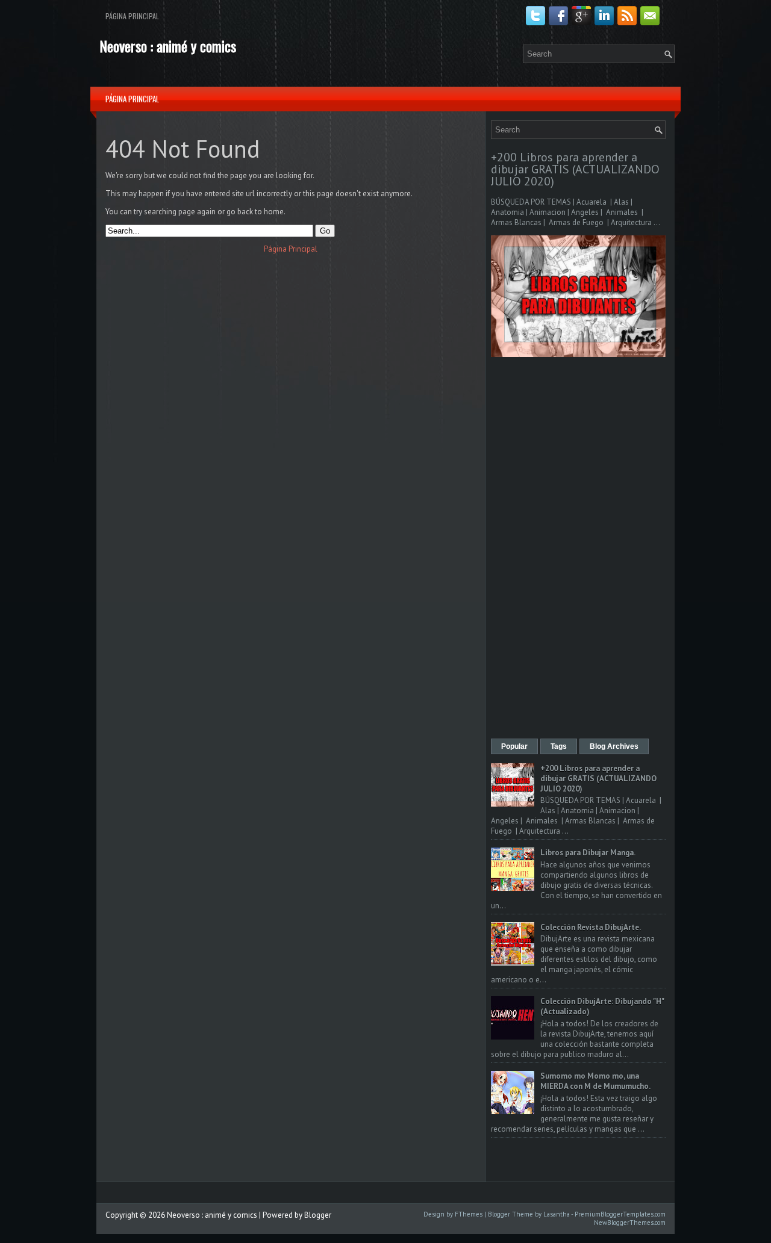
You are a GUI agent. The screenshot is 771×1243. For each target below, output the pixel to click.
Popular (514, 746)
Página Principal (132, 16)
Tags (559, 746)
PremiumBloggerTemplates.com (620, 1214)
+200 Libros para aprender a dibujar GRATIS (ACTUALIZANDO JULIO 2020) (575, 169)
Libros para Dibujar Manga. (587, 853)
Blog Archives (614, 746)
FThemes (468, 1214)
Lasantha (556, 1214)
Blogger (317, 1215)
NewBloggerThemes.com (630, 1222)
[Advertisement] (578, 549)
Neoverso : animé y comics (167, 46)
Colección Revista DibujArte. (590, 927)
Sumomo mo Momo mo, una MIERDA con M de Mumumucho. (595, 1081)
